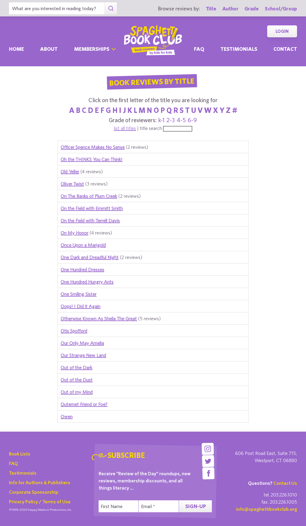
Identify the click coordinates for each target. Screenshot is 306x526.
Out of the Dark (76, 367)
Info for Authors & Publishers (39, 482)
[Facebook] (208, 473)
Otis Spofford (74, 330)
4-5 (181, 119)
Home (16, 49)
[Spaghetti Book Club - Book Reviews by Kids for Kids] (153, 40)
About (49, 49)
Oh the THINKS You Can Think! (92, 159)
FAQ (13, 463)
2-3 (170, 119)
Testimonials (239, 49)
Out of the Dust (77, 379)
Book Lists (19, 453)
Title (211, 8)
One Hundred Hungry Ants (87, 281)
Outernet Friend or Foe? (84, 404)
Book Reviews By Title (152, 81)
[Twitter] (208, 461)
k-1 (161, 119)
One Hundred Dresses (82, 269)
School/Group (281, 8)
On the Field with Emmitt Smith (92, 208)
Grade (251, 8)
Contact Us (285, 483)
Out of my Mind (77, 392)
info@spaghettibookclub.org (266, 509)
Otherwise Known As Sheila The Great (99, 318)
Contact (285, 49)
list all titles (125, 128)
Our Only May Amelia (82, 343)
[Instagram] (208, 449)
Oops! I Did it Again (80, 306)
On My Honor (74, 232)
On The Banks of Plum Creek (89, 196)
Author (230, 8)
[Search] (111, 8)
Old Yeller (70, 171)
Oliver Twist (72, 183)
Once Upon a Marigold (83, 245)
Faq (199, 49)
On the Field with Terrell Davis (90, 220)
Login (282, 31)
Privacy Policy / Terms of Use (40, 501)
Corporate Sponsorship (33, 492)
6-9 (192, 119)
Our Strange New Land (83, 355)
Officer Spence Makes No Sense (93, 147)
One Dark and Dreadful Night (90, 257)
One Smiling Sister (79, 294)
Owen (67, 416)
